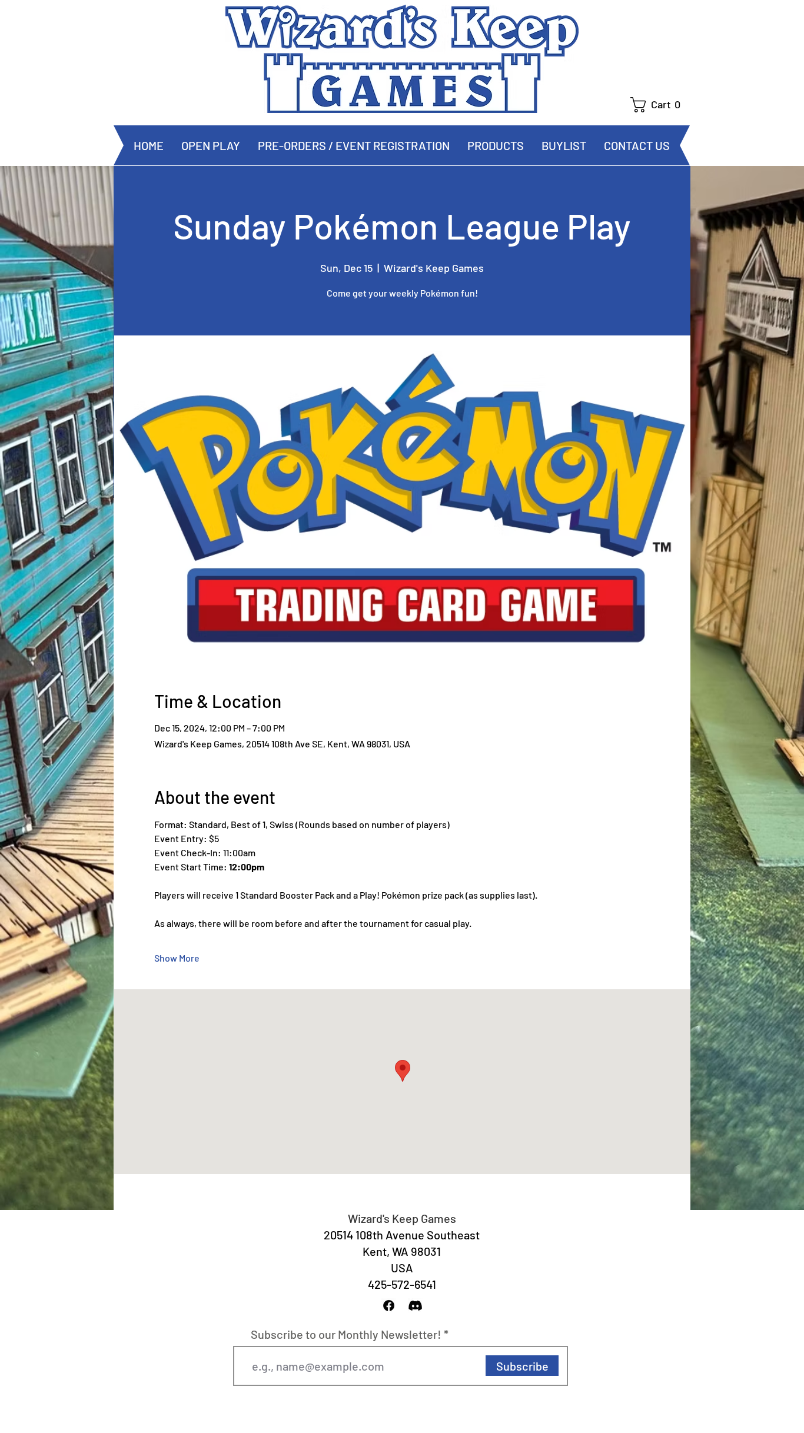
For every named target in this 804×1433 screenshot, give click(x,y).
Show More (177, 957)
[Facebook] (388, 1305)
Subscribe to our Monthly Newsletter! (346, 1334)
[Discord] (415, 1305)
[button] (660, 104)
